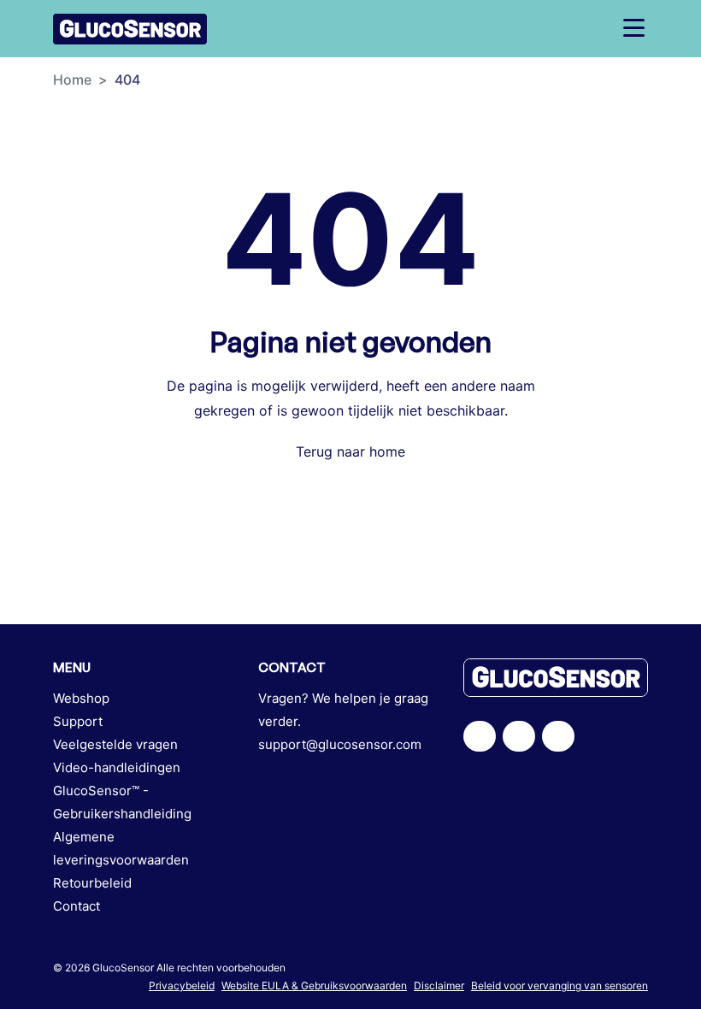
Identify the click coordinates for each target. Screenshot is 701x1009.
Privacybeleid (182, 985)
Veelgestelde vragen (115, 744)
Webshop (81, 698)
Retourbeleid (92, 883)
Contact (76, 906)
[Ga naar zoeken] (538, 28)
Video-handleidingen (116, 767)
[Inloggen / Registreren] (568, 28)
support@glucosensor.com (339, 744)
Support (78, 721)
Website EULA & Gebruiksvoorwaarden (314, 985)
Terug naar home (350, 451)
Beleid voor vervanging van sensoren (559, 985)
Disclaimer (439, 985)
